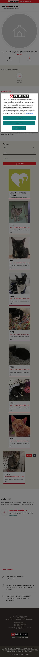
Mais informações (29, 113)
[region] (19, 113)
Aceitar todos (19, 118)
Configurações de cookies (19, 128)
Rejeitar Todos (19, 123)
